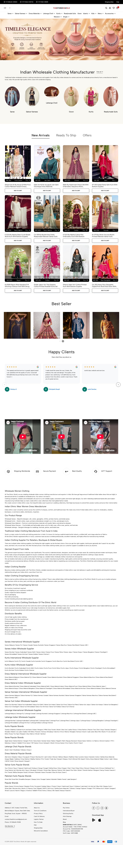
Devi (98, 729)
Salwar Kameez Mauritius (90, 695)
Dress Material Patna (85, 686)
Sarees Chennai (44, 654)
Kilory (81, 768)
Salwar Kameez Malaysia (12, 695)
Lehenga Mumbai (10, 720)
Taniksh (7, 729)
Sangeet (112, 788)
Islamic (85, 13)
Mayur (20, 757)
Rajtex (53, 741)
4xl (52, 277)
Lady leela (84, 786)
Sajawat (21, 768)
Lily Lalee (19, 732)
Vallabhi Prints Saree (23, 743)
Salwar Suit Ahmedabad (27, 707)
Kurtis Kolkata (19, 670)
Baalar (12, 759)
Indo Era (56, 732)
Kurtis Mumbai (9, 668)
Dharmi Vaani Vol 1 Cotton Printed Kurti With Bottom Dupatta (74, 285)
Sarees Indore (41, 652)
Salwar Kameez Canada (41, 695)
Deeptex (113, 729)
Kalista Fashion (17, 741)
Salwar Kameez (20, 13)
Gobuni (14, 743)
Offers (87, 135)
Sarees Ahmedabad (11, 654)
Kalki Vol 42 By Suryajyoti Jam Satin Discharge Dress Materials (46, 185)
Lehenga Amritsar (24, 723)
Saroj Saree (37, 741)
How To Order (38, 822)
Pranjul (32, 757)
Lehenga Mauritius (67, 713)
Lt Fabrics (96, 741)
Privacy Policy (38, 813)
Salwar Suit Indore (49, 704)
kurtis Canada (26, 661)
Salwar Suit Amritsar (42, 707)
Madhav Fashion (35, 759)
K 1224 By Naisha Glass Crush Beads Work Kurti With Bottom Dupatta (17, 235)
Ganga (7, 759)
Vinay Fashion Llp (10, 770)
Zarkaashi (46, 743)
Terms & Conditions (40, 810)
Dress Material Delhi (43, 686)
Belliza (61, 757)
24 (100, 277)
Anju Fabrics (30, 734)
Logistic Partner (39, 819)
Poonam (37, 732)
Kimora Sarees (59, 743)
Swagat (45, 768)
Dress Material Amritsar (78, 688)
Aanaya (62, 790)
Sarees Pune (50, 652)
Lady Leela (91, 732)
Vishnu (44, 790)
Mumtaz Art (39, 757)
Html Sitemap (67, 816)
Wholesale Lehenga (11, 527)
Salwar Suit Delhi (38, 704)
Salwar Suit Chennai (68, 707)
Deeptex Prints (29, 786)
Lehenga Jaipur (75, 720)
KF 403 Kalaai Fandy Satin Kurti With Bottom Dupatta (104, 185)
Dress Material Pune (71, 686)
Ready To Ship (66, 135)
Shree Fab (8, 779)
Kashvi (71, 743)
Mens (100, 13)
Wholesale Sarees (10, 519)
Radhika (13, 729)
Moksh (13, 732)
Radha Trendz (62, 779)
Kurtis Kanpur (74, 668)
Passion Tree (92, 729)
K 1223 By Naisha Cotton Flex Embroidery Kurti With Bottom (73, 235)
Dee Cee (64, 729)
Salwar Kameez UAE (11, 697)
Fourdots (48, 772)
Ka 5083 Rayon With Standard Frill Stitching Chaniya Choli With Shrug (17, 285)
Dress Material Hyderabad (28, 686)
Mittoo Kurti (100, 788)
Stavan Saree (82, 741)
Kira (67, 743)
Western (57, 17)
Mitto (6, 734)
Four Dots (74, 770)
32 (107, 277)
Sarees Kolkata (33, 654)
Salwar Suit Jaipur (85, 704)
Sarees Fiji (19, 645)
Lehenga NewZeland (80, 713)
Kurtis (58, 13)
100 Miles (31, 732)
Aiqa (77, 768)
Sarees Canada (27, 645)
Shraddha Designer (25, 779)
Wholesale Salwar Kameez (13, 525)
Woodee (7, 732)
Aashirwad (27, 768)
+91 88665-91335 (15, 822)
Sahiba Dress (53, 768)
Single (65, 17)
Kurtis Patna (56, 668)
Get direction (9, 826)
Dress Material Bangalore (27, 688)
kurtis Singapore (47, 661)
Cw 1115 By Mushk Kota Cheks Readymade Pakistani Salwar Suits (45, 235)
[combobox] (7, 8)
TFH (112, 741)
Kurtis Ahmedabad (108, 668)
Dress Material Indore (57, 686)
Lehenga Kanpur (86, 720)
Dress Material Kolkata (93, 688)
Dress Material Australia (55, 677)
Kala (76, 757)
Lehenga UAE (91, 713)
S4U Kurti (51, 788)
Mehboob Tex (109, 768)
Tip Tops (16, 734)
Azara (86, 757)
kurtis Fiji (18, 661)
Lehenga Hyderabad (23, 720)
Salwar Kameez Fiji (26, 695)
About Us (37, 808)
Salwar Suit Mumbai (11, 704)
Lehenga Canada (30, 713)
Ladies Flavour (72, 729)
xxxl (47, 277)
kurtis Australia (36, 661)
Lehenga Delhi (34, 720)
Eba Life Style (57, 772)
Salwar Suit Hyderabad (25, 704)
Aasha (48, 779)
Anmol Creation (105, 741)
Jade (110, 759)
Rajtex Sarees (9, 786)
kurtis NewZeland (69, 661)
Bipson (66, 757)
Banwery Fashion (57, 770)
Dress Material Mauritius (87, 677)
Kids (92, 13)
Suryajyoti (26, 757)
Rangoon (40, 729)
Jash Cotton (48, 757)
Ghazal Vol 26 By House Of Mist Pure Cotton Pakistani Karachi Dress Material (18, 185)
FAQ (35, 825)
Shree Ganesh (19, 761)
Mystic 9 (104, 732)
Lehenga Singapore (54, 713)
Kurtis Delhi (30, 668)
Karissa (44, 732)
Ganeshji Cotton (94, 757)
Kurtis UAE (79, 661)
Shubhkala (16, 750)
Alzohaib (37, 772)
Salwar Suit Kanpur (97, 704)
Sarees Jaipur (68, 652)
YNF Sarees (34, 743)
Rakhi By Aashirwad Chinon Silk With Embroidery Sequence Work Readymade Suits (76, 185)
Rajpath (58, 741)
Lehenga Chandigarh (111, 720)
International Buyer (69, 810)
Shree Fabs (47, 770)
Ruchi (76, 743)
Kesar (29, 750)
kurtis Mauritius (58, 661)
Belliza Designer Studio (20, 772)
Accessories (109, 13)
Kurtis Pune (47, 668)
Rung (10, 734)
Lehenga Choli (48, 13)
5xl (56, 277)
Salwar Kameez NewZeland (107, 695)
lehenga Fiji (20, 713)
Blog (64, 822)
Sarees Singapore (49, 645)
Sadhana (17, 759)
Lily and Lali (111, 732)
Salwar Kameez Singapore (73, 695)
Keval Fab (15, 779)
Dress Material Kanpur (11, 688)
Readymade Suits (70, 13)
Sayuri (15, 768)
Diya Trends (52, 729)
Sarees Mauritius (61, 645)
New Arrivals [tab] (40, 135)
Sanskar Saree (46, 741)
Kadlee (25, 732)
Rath (63, 741)
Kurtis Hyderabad (20, 668)
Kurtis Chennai (29, 670)
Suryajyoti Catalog (40, 786)
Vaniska (107, 729)
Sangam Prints (28, 741)
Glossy (115, 759)
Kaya (102, 729)
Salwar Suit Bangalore (110, 704)
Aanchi (17, 790)
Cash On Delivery (39, 816)
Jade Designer (71, 779)
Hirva (61, 732)
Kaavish (112, 770)
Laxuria (12, 790)
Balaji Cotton (104, 759)
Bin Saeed (81, 759)
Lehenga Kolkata (36, 723)
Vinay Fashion (25, 759)
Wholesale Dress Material (12, 523)
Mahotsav (8, 743)
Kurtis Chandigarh (96, 668)
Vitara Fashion (82, 729)
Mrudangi (50, 732)
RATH (44, 788)
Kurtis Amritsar (9, 670)
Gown (80, 13)
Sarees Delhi (31, 652)
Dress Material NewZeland (104, 677)
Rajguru (23, 790)
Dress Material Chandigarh (44, 688)
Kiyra (40, 743)
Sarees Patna (59, 652)
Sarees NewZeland (73, 645)
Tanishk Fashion (88, 770)
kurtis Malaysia (9, 661)
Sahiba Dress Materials (107, 757)
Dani (69, 768)
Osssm (84, 732)
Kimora (102, 768)
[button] (60, 341)
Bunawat (74, 741)
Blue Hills (98, 732)
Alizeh (58, 729)
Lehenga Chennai (47, 723)
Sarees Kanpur (77, 652)
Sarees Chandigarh (101, 652)
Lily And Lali (91, 786)
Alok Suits (8, 757)
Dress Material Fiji (26, 677)
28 (103, 277)
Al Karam (40, 770)
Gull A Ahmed (73, 759)
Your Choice (8, 768)
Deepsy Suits (94, 768)
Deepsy (65, 759)
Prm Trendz (45, 759)
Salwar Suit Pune (62, 704)
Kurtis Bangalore (85, 668)
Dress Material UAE (11, 679)
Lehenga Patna (64, 720)
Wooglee (72, 732)
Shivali (37, 734)
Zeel (11, 750)
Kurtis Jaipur (65, 668)
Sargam (64, 768)
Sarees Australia (38, 645)
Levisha (81, 757)
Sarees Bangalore (88, 652)
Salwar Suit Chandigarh (12, 707)
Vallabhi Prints (37, 790)
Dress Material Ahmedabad (61, 688)
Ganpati (59, 759)
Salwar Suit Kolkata (55, 707)
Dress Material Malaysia (12, 677)
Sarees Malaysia (10, 645)
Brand (64, 819)
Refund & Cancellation (41, 831)
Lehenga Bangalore (97, 720)
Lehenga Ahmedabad (11, 723)
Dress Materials (34, 13)
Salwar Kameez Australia (56, 695)
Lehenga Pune (54, 720)
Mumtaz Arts (20, 770)
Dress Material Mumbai (12, 686)
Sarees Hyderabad (21, 652)
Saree (10, 13)
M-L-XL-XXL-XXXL (76, 227)
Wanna (67, 732)
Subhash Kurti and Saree (24, 729)
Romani (55, 757)
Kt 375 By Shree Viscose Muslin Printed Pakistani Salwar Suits (103, 235)
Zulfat (12, 761)
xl (105, 177)
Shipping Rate (38, 828)
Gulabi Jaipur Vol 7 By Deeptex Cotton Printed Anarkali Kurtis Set (46, 285)
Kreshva (29, 790)
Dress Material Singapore (71, 677)
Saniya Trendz (104, 770)
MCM (7, 761)
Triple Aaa (53, 759)
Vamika (42, 734)
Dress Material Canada (40, 677)
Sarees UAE (83, 645)
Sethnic (89, 741)
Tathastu (23, 750)
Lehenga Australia (41, 713)
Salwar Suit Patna (73, 704)
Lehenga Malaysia (10, 713)
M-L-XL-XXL (18, 227)
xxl (109, 177)
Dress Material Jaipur (98, 686)
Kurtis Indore (39, 668)
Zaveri (64, 772)
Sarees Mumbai (9, 652)
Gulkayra (34, 768)
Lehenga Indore (44, 720)
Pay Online (66, 808)
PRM (45, 729)
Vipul (80, 743)
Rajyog (68, 741)
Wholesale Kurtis (10, 521)
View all (98, 72)
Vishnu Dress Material (92, 759)
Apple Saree (8, 741)
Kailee (35, 729)
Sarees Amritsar (23, 654)
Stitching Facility (68, 813)
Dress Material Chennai (109, 688)
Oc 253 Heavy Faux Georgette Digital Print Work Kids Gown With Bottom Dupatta (104, 285)
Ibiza (59, 768)
